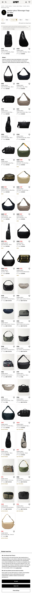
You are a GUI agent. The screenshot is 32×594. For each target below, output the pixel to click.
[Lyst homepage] (16, 2)
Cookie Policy (18, 568)
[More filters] (2, 19)
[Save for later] (13, 48)
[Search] (5, 2)
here (13, 29)
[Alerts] (26, 2)
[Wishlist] (29, 2)
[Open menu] (2, 2)
